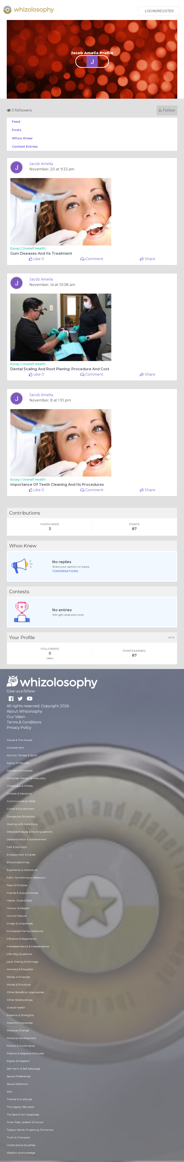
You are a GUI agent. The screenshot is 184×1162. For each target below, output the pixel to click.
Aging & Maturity (18, 763)
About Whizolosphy (24, 711)
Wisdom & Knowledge (21, 1152)
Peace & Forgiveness (20, 1022)
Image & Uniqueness (20, 923)
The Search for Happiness (23, 1114)
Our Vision (16, 717)
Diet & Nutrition (17, 847)
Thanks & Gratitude (19, 1099)
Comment (93, 259)
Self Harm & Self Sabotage (23, 1068)
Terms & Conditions (24, 722)
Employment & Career (21, 854)
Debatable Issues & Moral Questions (29, 831)
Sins (9, 1091)
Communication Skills (21, 801)
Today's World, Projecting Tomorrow (30, 1129)
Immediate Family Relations (25, 931)
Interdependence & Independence (28, 946)
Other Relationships (20, 999)
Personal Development (21, 1038)
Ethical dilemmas (18, 862)
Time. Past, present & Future (25, 1122)
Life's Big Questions (19, 954)
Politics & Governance (21, 1045)
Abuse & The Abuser (20, 740)
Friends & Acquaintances (22, 892)
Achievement (15, 747)
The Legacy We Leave (20, 1106)
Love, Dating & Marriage (22, 961)
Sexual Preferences (19, 1076)
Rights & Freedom (18, 1061)
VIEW (171, 637)
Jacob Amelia (41, 164)
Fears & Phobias (17, 885)
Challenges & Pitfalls (20, 785)
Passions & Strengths (20, 1015)
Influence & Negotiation (22, 938)
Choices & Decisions (19, 793)
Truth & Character (18, 1137)
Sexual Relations (17, 1084)
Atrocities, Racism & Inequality (26, 778)
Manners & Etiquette (20, 969)
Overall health (34, 248)
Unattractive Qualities (21, 1145)
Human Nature (16, 915)
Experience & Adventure (22, 870)
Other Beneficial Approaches (25, 992)
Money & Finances (18, 977)
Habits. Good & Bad (19, 900)
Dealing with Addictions (22, 824)
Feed (16, 122)
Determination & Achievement (26, 839)
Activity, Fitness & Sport (22, 755)
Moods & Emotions (19, 984)
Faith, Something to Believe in (26, 877)
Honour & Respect (18, 908)
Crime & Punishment (20, 808)
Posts (16, 130)
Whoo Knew (22, 138)
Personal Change (18, 1030)
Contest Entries (25, 147)
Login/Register (159, 11)
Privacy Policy (19, 727)
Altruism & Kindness (20, 770)
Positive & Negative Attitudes (25, 1053)
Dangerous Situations (21, 816)
